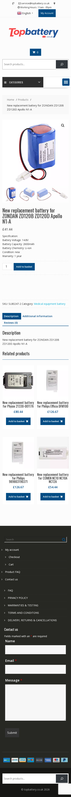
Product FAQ (12, 572)
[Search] (62, 64)
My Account (47, 13)
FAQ (10, 590)
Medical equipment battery (49, 304)
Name (10, 641)
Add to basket (24, 266)
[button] (66, 82)
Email (11, 660)
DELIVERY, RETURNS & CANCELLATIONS (32, 620)
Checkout (14, 557)
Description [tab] (11, 316)
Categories (16, 82)
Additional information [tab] (37, 316)
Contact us (11, 579)
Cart (11, 564)
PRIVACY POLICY (18, 598)
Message (13, 680)
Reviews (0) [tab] (11, 322)
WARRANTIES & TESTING (23, 605)
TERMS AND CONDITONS (23, 612)
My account (12, 549)
